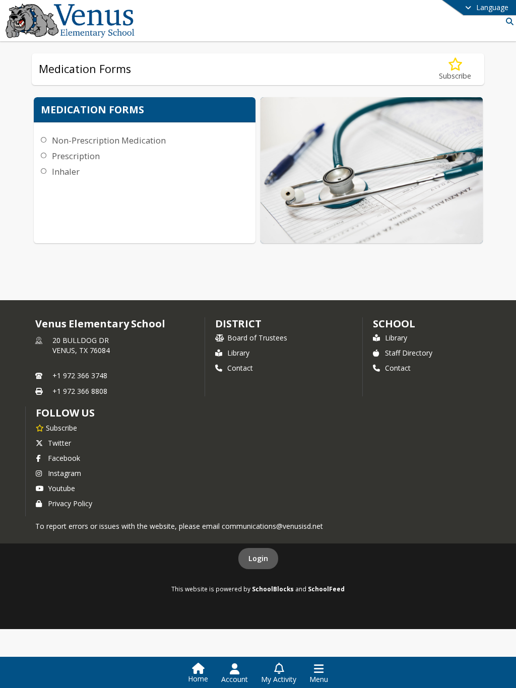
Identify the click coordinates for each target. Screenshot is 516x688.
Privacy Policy (70, 503)
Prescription (76, 156)
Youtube (61, 488)
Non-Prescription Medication (109, 140)
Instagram (64, 473)
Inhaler (66, 171)
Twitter (59, 443)
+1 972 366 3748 (79, 375)
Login (258, 558)
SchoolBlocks (273, 589)
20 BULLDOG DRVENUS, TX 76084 (81, 345)
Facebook (64, 458)
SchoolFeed (326, 589)
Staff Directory (408, 353)
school (394, 323)
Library (238, 353)
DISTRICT (238, 323)
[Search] (507, 21)
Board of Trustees (257, 337)
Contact (240, 368)
